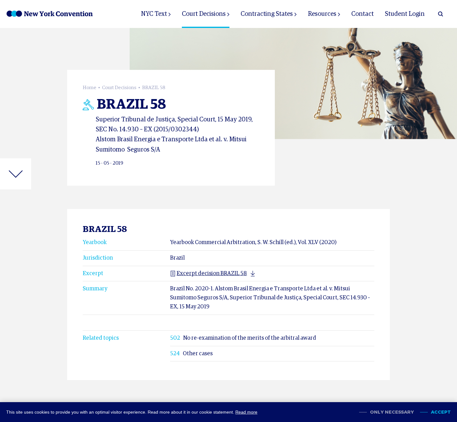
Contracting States (267, 14)
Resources (322, 14)
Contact (362, 14)
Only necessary (392, 412)
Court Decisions (204, 14)
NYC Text (154, 14)
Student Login (405, 14)
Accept (441, 412)
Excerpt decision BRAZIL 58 (212, 273)
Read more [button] (246, 412)
